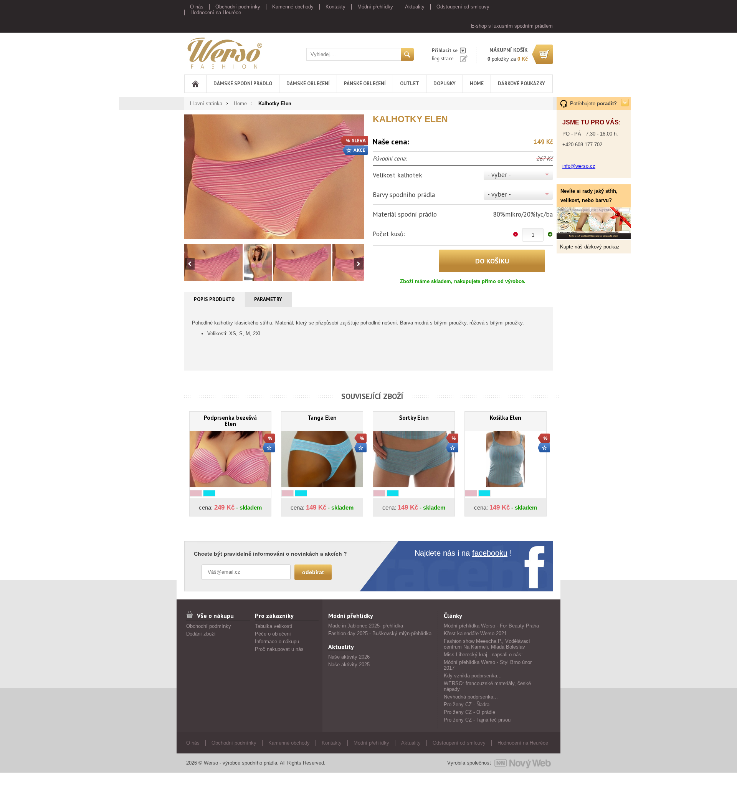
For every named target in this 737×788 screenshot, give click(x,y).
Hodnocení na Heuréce (215, 12)
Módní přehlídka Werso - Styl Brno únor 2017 (488, 665)
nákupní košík (508, 49)
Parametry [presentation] (268, 299)
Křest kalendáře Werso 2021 (475, 633)
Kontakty (335, 7)
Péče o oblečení (273, 634)
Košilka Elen (505, 417)
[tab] (214, 299)
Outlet (409, 83)
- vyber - (499, 175)
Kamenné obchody (293, 7)
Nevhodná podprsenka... (471, 697)
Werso (191, 52)
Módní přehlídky (375, 7)
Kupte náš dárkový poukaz (590, 247)
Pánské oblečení (365, 83)
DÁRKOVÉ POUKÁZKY (521, 83)
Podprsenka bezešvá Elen (230, 420)
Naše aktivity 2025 (349, 664)
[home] (195, 84)
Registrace (443, 58)
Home (477, 83)
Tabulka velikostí (273, 626)
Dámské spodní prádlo (242, 83)
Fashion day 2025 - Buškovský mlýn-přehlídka (379, 633)
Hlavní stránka (206, 103)
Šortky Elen (414, 417)
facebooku (489, 553)
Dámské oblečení (308, 83)
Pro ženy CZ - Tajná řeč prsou (477, 720)
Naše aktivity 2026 (349, 657)
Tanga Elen (322, 417)
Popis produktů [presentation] (214, 299)
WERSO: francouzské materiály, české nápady (487, 686)
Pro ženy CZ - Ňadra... (469, 704)
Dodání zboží (201, 634)
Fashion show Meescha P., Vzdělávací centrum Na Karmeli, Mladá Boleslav (487, 644)
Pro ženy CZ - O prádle (469, 712)
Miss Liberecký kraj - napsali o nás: (483, 654)
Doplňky (444, 83)
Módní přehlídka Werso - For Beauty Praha (491, 626)
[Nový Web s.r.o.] (522, 763)
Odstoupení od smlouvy (462, 7)
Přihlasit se (445, 50)
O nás (196, 7)
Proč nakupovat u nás (279, 649)
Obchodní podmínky (237, 7)
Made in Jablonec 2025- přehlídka (365, 626)
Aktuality (415, 7)
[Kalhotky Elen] (274, 176)
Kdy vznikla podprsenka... (473, 676)
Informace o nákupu (277, 641)
